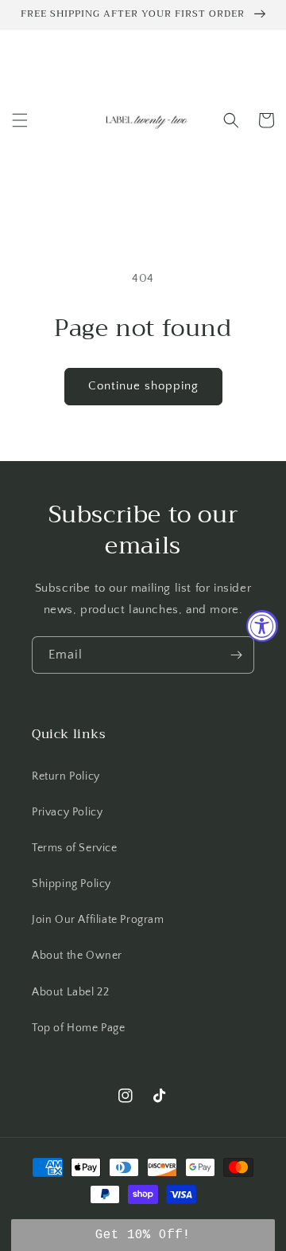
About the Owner (77, 955)
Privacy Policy (67, 812)
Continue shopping (143, 386)
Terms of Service (75, 848)
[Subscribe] (235, 655)
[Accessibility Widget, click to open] (262, 626)
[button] (19, 120)
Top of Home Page (79, 1028)
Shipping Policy (71, 884)
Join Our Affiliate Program (98, 919)
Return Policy (66, 776)
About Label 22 (70, 992)
